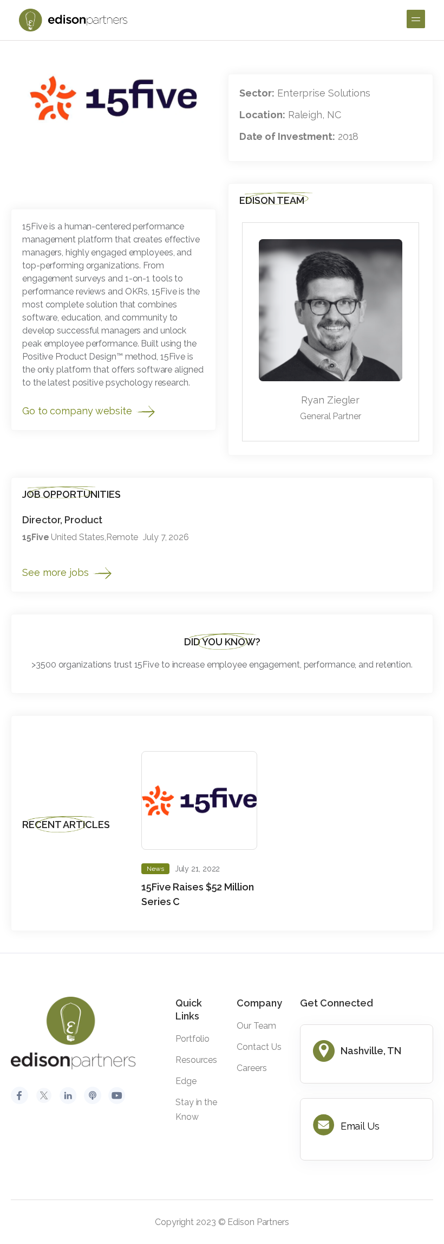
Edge (186, 1081)
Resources (196, 1060)
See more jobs (57, 572)
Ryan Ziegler (330, 400)
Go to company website (78, 410)
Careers (251, 1068)
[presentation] (392, 724)
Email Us (360, 1126)
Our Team (256, 1026)
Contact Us (259, 1047)
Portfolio (192, 1039)
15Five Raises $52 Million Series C (197, 894)
